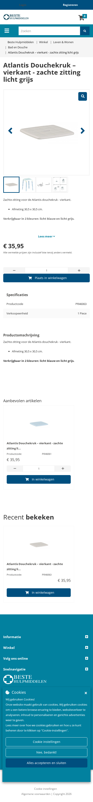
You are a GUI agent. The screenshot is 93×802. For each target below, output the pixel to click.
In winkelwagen (43, 479)
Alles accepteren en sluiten (46, 763)
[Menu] (6, 30)
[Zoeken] (85, 31)
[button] (46, 637)
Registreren (70, 5)
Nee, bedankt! (46, 752)
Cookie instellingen (46, 742)
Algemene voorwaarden (35, 794)
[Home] (19, 17)
